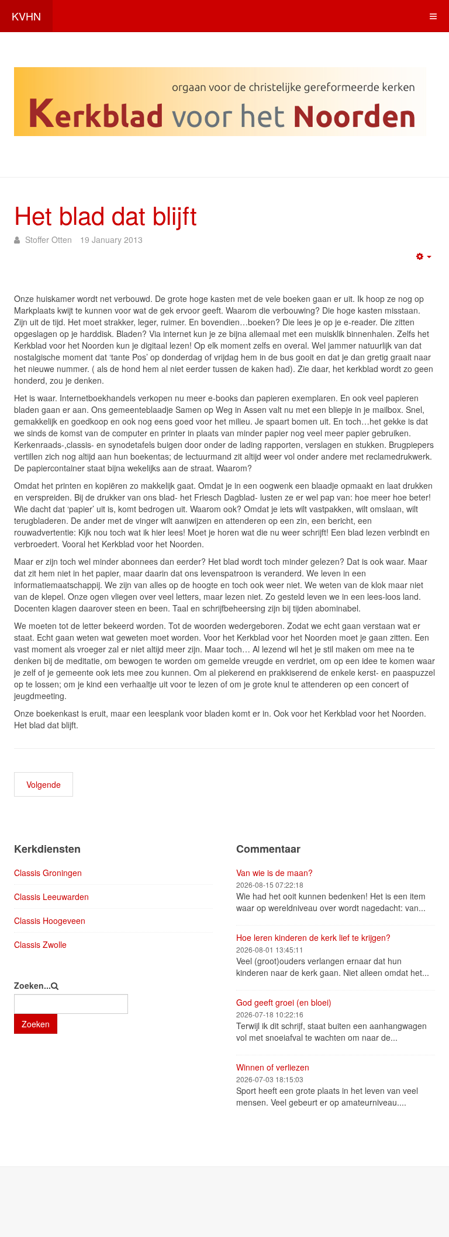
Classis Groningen (48, 872)
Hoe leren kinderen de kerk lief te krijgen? (313, 937)
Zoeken (36, 1024)
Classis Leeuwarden (51, 896)
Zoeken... (32, 985)
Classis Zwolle (40, 944)
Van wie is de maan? (274, 872)
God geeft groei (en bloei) (283, 1002)
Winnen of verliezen (272, 1067)
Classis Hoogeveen (49, 920)
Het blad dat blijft (105, 214)
